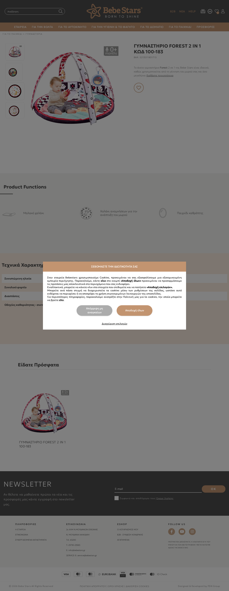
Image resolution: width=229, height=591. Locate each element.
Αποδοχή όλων (134, 310)
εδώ (61, 300)
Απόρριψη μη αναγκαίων (94, 310)
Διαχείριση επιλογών (114, 323)
